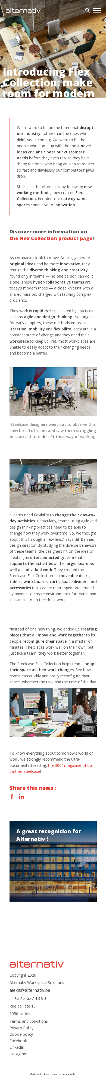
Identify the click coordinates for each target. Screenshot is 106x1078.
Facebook (12, 796)
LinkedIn (21, 796)
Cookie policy (21, 1034)
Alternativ (23, 10)
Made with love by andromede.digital (53, 1074)
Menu (97, 10)
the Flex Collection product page (51, 238)
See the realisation (53, 861)
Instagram (18, 1054)
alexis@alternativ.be (30, 990)
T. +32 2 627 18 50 (28, 998)
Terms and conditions (29, 1021)
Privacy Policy (21, 1028)
